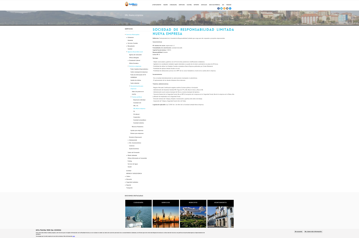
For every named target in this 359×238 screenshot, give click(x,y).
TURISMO (228, 4)
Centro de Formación (133, 152)
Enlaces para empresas (137, 133)
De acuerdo (298, 231)
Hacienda (130, 40)
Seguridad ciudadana (132, 182)
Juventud (128, 170)
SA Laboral (136, 114)
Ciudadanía (173, 4)
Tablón (165, 4)
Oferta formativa (133, 63)
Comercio (131, 146)
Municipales (226, 15)
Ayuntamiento (156, 4)
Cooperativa (136, 117)
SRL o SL (135, 105)
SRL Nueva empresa (139, 108)
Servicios (182, 4)
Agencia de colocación (135, 55)
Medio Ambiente (132, 155)
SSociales (204, 4)
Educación (129, 179)
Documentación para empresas (221, 18)
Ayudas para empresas (137, 130)
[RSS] (224, 8)
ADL (223, 4)
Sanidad (130, 49)
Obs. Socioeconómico (135, 143)
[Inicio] (131, 3)
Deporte (196, 4)
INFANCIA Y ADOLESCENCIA (134, 173)
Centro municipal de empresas (139, 72)
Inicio (214, 15)
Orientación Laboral (134, 60)
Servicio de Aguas (133, 164)
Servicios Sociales (133, 43)
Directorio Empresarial (135, 137)
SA (134, 111)
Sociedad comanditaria (139, 120)
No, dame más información (313, 231)
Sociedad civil (137, 103)
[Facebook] (218, 8)
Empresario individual (139, 100)
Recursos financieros (137, 126)
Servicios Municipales (132, 34)
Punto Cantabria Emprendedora (139, 69)
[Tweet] (221, 8)
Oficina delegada (134, 57)
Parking (130, 161)
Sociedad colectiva (138, 123)
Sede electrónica (214, 4)
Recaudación (131, 46)
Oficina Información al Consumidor (137, 158)
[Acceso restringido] (227, 8)
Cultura (189, 4)
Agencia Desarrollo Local (135, 52)
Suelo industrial (135, 83)
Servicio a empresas (228, 17)
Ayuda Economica (134, 148)
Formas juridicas (137, 97)
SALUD (130, 167)
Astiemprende (133, 140)
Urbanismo (131, 37)
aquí (74, 236)
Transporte (129, 188)
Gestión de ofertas (136, 80)
